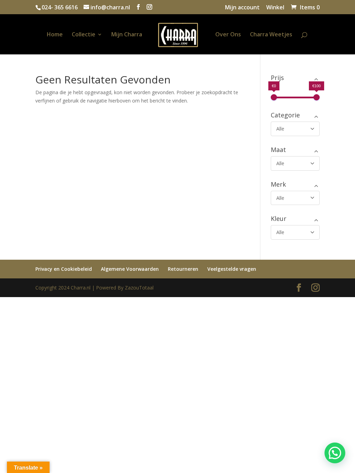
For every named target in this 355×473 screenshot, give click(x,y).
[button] (334, 453)
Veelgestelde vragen (231, 269)
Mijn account (242, 8)
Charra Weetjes (271, 35)
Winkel (275, 8)
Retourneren (183, 269)
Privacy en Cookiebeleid (63, 269)
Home (55, 35)
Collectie (83, 35)
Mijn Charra (126, 35)
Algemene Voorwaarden (130, 269)
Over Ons (228, 35)
